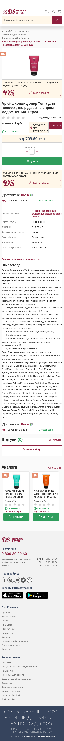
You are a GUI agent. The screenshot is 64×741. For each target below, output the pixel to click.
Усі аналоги (54, 467)
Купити (33, 161)
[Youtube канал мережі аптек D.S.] (17, 580)
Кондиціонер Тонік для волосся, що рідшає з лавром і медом (47, 214)
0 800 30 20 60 (14, 554)
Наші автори (8, 633)
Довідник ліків (8, 699)
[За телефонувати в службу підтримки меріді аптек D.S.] (47, 13)
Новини (5, 620)
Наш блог (6, 662)
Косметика (23, 31)
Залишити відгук (32, 449)
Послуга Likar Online (12, 695)
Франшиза (7, 624)
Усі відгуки (55, 440)
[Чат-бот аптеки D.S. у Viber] (29, 580)
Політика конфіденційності (15, 641)
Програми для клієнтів (13, 675)
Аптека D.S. (7, 31)
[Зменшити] (27, 152)
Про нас (6, 612)
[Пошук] (57, 20)
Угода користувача (11, 645)
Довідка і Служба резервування (17, 679)
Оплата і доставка (11, 691)
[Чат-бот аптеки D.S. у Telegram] (23, 580)
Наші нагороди (9, 616)
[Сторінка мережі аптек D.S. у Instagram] (11, 580)
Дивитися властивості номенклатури (21, 259)
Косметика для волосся (14, 34)
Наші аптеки (8, 670)
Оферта (6, 649)
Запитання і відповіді (12, 687)
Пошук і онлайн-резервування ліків (19, 666)
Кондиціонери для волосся (15, 38)
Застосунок (7, 683)
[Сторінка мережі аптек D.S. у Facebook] (5, 580)
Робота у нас (8, 629)
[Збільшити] (37, 152)
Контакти (6, 637)
